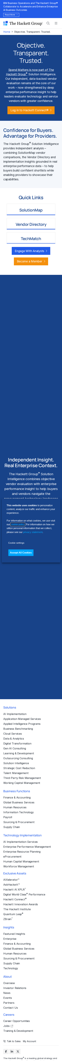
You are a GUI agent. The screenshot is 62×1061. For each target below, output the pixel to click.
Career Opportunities (16, 1021)
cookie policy (18, 524)
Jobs (6, 1026)
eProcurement (12, 856)
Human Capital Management (21, 861)
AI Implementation (14, 714)
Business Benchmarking (18, 728)
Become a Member (29, 261)
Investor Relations (14, 988)
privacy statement (32, 532)
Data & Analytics (13, 738)
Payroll (7, 817)
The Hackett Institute (17, 909)
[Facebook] (6, 1051)
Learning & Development (18, 753)
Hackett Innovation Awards (20, 904)
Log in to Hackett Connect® (29, 110)
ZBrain (8, 919)
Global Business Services (18, 802)
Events (7, 997)
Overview (9, 983)
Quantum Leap (13, 914)
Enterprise (9, 938)
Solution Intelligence (16, 763)
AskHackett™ (11, 884)
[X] (18, 1051)
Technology (10, 968)
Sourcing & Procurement (19, 822)
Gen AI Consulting (14, 748)
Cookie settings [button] (16, 542)
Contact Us (10, 1007)
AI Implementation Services (20, 841)
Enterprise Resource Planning (22, 851)
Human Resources (14, 807)
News (6, 993)
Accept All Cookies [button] (21, 552)
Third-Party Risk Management (22, 778)
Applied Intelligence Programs (22, 723)
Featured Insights (14, 933)
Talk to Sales (14, 1041)
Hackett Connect (15, 899)
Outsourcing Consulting (18, 758)
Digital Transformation (17, 743)
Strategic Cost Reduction (19, 768)
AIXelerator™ (11, 879)
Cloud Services (12, 733)
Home (6, 31)
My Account (29, 1041)
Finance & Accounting (17, 797)
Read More (10, 14)
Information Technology (18, 812)
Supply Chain (11, 827)
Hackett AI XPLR (14, 889)
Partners (8, 1002)
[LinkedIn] (12, 1051)
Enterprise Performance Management (27, 846)
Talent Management (16, 773)
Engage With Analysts (29, 251)
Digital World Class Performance (24, 894)
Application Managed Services (22, 719)
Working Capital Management (21, 783)
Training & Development (18, 1030)
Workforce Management (18, 866)
